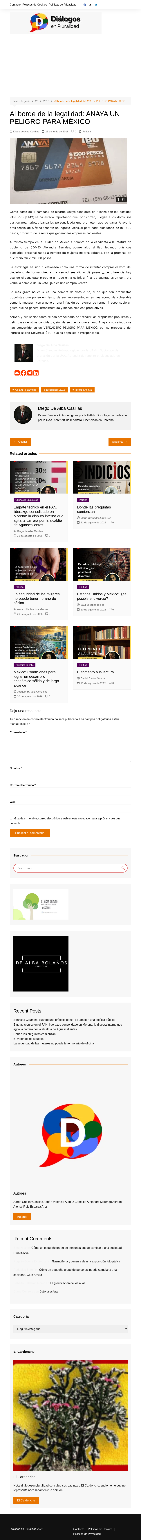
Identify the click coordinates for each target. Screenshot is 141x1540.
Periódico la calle (24, 665)
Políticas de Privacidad (62, 4)
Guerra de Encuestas (26, 500)
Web (12, 801)
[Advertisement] (70, 64)
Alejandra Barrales (25, 389)
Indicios (83, 500)
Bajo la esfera (49, 1291)
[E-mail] (18, 374)
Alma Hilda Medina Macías (32, 609)
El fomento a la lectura (95, 672)
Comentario (18, 732)
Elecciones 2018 (55, 389)
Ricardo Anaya (83, 389)
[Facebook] (24, 374)
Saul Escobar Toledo (92, 604)
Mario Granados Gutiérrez (96, 517)
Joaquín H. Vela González (32, 691)
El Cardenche (26, 1500)
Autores (22, 1216)
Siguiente (117, 441)
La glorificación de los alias (67, 1283)
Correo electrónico (23, 785)
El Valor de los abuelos (28, 1038)
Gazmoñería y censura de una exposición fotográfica (86, 1261)
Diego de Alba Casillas (26, 131)
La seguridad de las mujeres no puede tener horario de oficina (37, 598)
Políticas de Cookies (34, 4)
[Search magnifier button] (123, 868)
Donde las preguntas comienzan (34, 1034)
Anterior (22, 441)
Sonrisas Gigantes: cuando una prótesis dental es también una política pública (64, 1019)
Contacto (15, 4)
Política (86, 131)
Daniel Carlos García (93, 678)
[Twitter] (30, 374)
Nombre (16, 768)
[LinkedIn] (36, 374)
